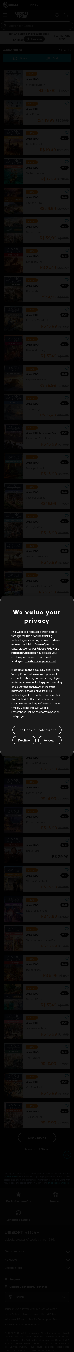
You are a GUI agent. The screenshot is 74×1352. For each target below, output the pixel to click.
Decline (24, 740)
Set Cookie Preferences (37, 730)
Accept (50, 740)
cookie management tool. (40, 661)
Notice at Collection (23, 652)
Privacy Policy (45, 648)
